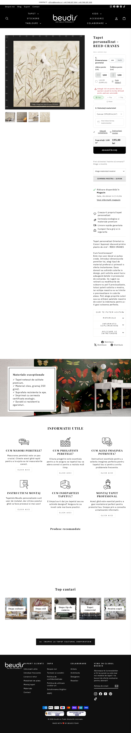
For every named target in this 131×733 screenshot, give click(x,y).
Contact (36, 7)
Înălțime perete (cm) (116, 68)
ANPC (49, 693)
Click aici (24, 470)
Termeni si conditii (55, 673)
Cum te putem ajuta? (109, 312)
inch (120, 60)
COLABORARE (96, 23)
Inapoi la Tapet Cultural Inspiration (67, 642)
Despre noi (10, 7)
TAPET (32, 13)
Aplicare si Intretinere (109, 333)
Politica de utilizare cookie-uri (56, 684)
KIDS (96, 13)
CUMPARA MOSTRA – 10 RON (109, 179)
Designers (75, 677)
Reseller (74, 680)
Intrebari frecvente (32, 673)
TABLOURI (32, 23)
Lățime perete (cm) (100, 68)
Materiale (109, 318)
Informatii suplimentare (110, 325)
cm (112, 60)
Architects (75, 673)
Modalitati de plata (32, 680)
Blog (19, 7)
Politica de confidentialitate (54, 678)
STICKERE (33, 18)
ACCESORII (97, 18)
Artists (74, 669)
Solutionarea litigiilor (56, 689)
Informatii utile (31, 669)
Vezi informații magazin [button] (108, 200)
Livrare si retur (30, 677)
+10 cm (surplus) (103, 81)
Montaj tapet (29, 684)
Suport (27, 7)
